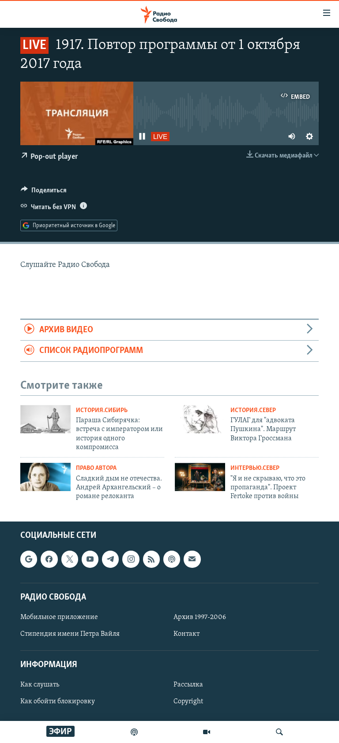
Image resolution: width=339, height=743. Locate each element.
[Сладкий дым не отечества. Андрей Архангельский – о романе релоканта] (45, 477)
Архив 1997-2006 (199, 617)
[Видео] (206, 732)
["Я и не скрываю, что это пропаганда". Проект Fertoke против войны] (200, 477)
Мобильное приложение (59, 617)
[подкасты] (134, 732)
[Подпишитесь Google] (28, 559)
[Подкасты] (171, 559)
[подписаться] (192, 559)
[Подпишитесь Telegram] (110, 559)
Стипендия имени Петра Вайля (70, 634)
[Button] (44, 192)
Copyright (188, 701)
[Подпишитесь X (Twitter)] (69, 559)
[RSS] (151, 559)
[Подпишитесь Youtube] (90, 559)
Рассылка (188, 684)
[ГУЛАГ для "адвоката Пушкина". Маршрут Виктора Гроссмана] (200, 419)
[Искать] (279, 732)
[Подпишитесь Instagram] (130, 559)
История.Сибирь (102, 410)
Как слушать (39, 684)
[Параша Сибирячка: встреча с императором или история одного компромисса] (45, 419)
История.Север (253, 410)
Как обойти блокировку (57, 701)
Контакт (186, 634)
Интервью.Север (254, 468)
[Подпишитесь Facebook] (49, 559)
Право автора (96, 468)
